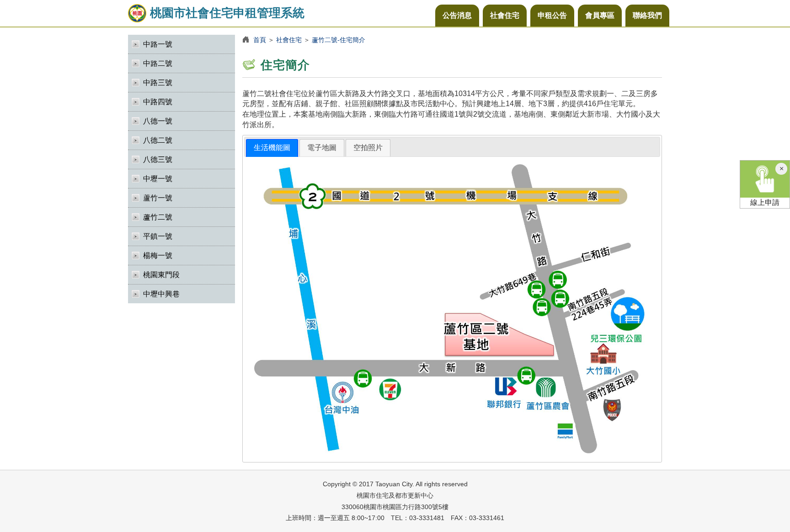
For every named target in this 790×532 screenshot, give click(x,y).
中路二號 (157, 63)
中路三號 (157, 82)
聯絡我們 (647, 15)
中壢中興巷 (161, 294)
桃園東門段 (161, 275)
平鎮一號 (157, 236)
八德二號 (157, 140)
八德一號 (157, 121)
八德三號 (157, 159)
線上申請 (764, 202)
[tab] (272, 148)
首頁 (259, 39)
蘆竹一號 (157, 198)
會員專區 (599, 15)
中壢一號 (157, 179)
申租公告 (552, 15)
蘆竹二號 (157, 217)
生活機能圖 (272, 147)
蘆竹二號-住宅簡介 (338, 39)
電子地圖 (321, 147)
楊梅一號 (157, 255)
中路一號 (157, 44)
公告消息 (457, 15)
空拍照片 (368, 147)
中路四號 (157, 102)
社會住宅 (504, 15)
